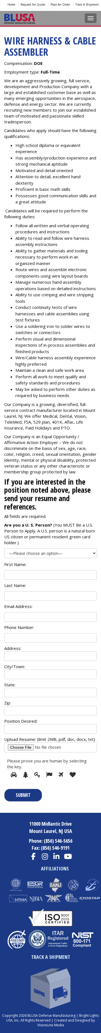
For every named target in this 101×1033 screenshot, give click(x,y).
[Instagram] (45, 856)
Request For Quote (32, 4)
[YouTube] (68, 856)
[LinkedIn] (56, 856)
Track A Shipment (87, 4)
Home (11, 4)
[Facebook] (33, 856)
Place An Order (60, 4)
